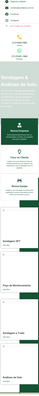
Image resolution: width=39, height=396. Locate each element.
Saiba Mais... (7, 245)
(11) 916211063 (19, 43)
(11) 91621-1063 (19, 56)
